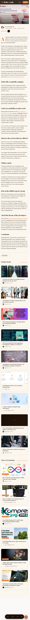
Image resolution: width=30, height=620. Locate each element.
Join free (25, 2)
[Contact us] (26, 617)
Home (2, 5)
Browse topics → (24, 262)
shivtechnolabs (8, 26)
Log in (19, 2)
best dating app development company (18, 218)
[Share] (21, 616)
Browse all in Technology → (22, 460)
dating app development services (15, 77)
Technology (6, 5)
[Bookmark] (17, 616)
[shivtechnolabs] (2, 27)
